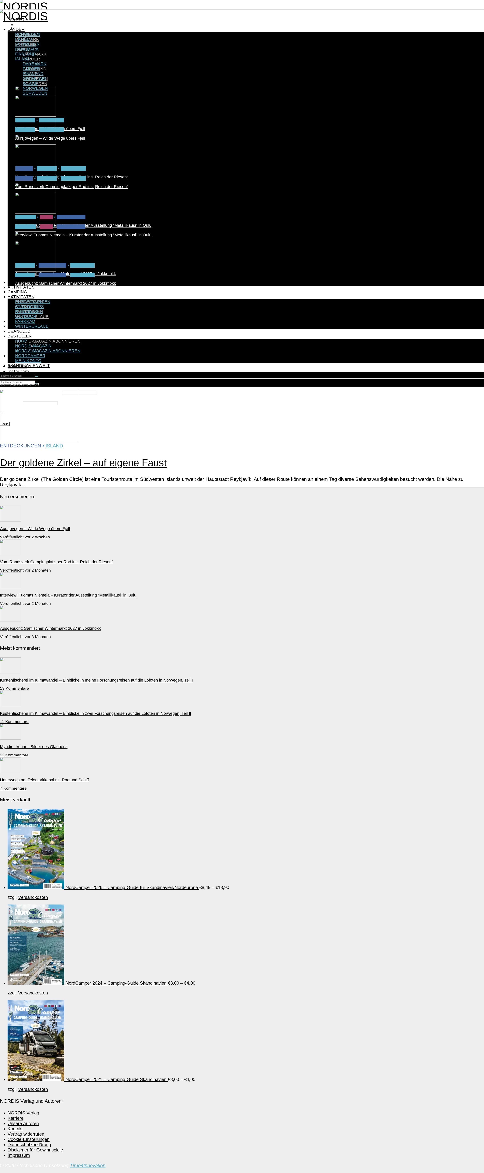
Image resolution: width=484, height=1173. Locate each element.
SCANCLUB (19, 331)
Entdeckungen (32, 292)
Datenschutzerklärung (29, 1144)
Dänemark (27, 49)
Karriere (15, 1118)
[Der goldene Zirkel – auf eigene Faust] (39, 440)
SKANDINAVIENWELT (29, 365)
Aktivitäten (21, 287)
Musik (46, 226)
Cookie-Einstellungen (29, 1139)
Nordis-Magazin (33, 336)
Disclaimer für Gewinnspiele (35, 1149)
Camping (17, 291)
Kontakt (15, 1128)
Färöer (31, 59)
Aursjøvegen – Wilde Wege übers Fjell (50, 138)
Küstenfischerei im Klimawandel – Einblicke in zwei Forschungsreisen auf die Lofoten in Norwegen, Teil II (95, 713)
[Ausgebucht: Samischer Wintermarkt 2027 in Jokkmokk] (35, 270)
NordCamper (30, 355)
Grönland (34, 78)
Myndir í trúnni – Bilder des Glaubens (33, 746)
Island (22, 58)
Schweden (82, 265)
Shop (21, 341)
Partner (25, 275)
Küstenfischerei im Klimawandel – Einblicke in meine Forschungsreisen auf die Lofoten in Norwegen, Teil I (96, 680)
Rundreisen (52, 275)
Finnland (25, 54)
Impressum (19, 1155)
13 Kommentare (14, 688)
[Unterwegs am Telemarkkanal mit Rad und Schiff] (10, 771)
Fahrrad (25, 129)
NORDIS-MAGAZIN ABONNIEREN (47, 341)
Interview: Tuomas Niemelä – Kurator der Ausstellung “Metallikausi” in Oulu (83, 235)
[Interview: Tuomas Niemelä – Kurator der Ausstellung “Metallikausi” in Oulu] (35, 221)
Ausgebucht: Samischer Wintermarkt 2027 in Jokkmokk (65, 283)
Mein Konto (28, 360)
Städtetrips (71, 217)
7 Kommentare (13, 788)
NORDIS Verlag (23, 1112)
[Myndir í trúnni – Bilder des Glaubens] (10, 737)
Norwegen (27, 24)
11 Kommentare (14, 721)
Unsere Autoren (23, 1123)
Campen (24, 178)
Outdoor (25, 316)
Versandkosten (33, 897)
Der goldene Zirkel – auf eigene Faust (83, 462)
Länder (16, 29)
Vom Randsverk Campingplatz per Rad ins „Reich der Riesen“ (71, 186)
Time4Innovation (87, 1165)
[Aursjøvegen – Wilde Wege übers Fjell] (35, 124)
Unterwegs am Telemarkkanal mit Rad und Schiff (44, 780)
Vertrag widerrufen (26, 1134)
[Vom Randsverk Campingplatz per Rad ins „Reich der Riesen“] (35, 173)
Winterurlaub (32, 326)
